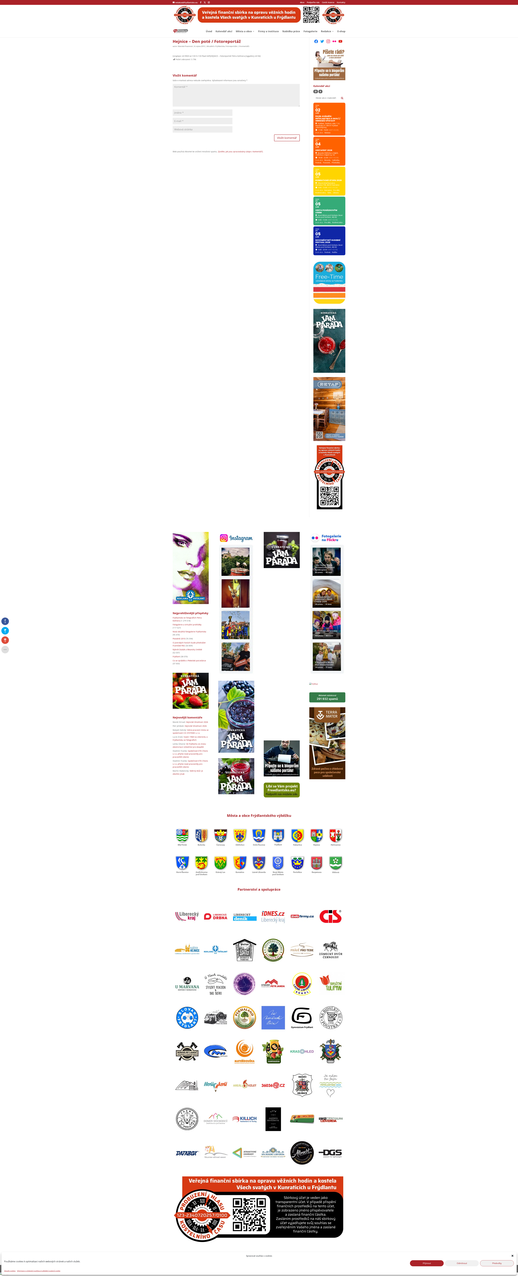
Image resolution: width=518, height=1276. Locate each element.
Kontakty (341, 2)
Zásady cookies (10, 1271)
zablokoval (327, 697)
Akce (302, 2)
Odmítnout (462, 1263)
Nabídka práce (291, 31)
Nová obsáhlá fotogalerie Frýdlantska (189, 631)
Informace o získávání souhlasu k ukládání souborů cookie (38, 1271)
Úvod (209, 31)
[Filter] (315, 91)
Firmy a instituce (268, 31)
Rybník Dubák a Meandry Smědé (187, 649)
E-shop (341, 31)
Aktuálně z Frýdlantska (216, 46)
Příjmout (427, 1263)
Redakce (326, 31)
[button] (512, 1255)
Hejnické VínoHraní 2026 (197, 722)
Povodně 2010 (179, 638)
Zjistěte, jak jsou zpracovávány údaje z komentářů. (240, 151)
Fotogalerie (310, 31)
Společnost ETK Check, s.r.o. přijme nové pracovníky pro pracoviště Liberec (190, 754)
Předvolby (497, 1263)
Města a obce (244, 31)
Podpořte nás (313, 2)
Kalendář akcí (224, 31)
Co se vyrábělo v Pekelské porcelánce (189, 660)
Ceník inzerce (328, 2)
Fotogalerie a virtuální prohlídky (187, 624)
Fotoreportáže (231, 46)
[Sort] (320, 91)
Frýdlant (176, 656)
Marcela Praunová (185, 46)
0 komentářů (244, 46)
